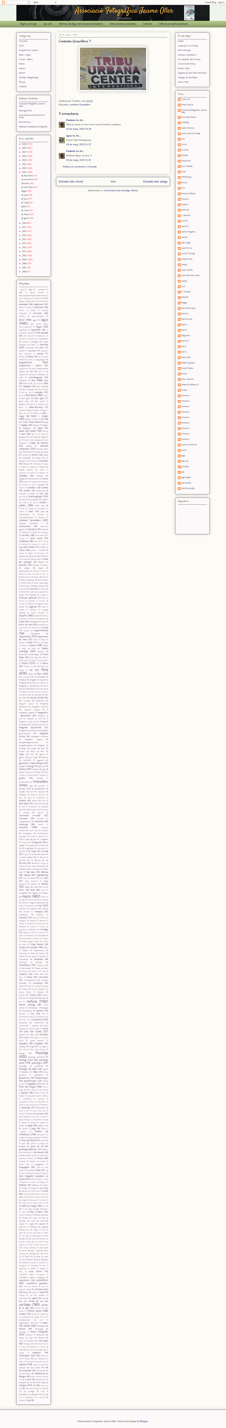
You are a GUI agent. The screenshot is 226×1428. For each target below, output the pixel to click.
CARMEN (185, 123)
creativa (25, 544)
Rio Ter (42, 1203)
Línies (32, 878)
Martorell (40, 915)
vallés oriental (36, 1377)
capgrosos (33, 467)
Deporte (41, 562)
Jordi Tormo (186, 248)
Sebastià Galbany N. (190, 385)
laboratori (35, 863)
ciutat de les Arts (29, 503)
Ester (183, 172)
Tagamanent (24, 1323)
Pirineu (30, 1114)
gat (36, 757)
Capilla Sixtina (26, 470)
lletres (45, 884)
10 (43, 298)
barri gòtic (25, 398)
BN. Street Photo (32, 422)
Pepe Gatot (186, 357)
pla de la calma (40, 1117)
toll (41, 1344)
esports (23, 616)
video (23, 1388)
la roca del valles (38, 854)
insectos (44, 830)
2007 (24, 267)
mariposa (38, 911)
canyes (45, 464)
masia (35, 918)
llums (21, 890)
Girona (22, 769)
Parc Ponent (44, 1090)
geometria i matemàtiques (31, 763)
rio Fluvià (42, 1200)
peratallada (27, 1099)
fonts (46, 686)
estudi (45, 627)
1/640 (37, 298)
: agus (30, 289)
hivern (34, 801)
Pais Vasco (23, 1050)
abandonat (23, 304)
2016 (24, 231)
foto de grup (24, 701)
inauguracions (24, 821)
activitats (37, 313)
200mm (21, 301)
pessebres (42, 1102)
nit (47, 1017)
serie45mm (24, 1280)
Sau (44, 1266)
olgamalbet (186, 477)
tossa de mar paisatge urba (36, 1350)
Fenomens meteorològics (29, 654)
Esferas (30, 604)
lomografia (23, 893)
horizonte (45, 804)
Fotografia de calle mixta (28, 722)
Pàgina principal (28, 24)
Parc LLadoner (32, 1090)
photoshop (26, 1107)
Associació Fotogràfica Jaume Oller (32, 105)
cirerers (45, 499)
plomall (25, 1129)
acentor (33, 310)
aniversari (30, 348)
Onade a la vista (40, 1038)
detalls (45, 565)
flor (31, 670)
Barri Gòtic (24, 401)
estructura (25, 628)
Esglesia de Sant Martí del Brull (192, 73)
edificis (45, 577)
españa (21, 610)
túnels (21, 1362)
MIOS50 (184, 297)
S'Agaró (21, 1224)
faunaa (41, 651)
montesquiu (23, 962)
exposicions (25, 636)
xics (43, 1394)
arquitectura (25, 362)
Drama (21, 574)
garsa (30, 757)
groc (31, 786)
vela (22, 1380)
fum (32, 754)
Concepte (41, 514)
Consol (184, 144)
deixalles (22, 556)
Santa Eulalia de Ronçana (37, 1259)
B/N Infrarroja (184, 50)
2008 (24, 263)
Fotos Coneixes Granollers (123, 24)
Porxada (22, 1146)
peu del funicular (32, 1105)
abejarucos (38, 304)
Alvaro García (187, 105)
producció (42, 1155)
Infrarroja (23, 824)
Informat (185, 210)
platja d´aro (43, 1125)
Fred (42, 748)
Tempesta (40, 1335)
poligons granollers (35, 1138)
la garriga (29, 848)
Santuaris (42, 1263)
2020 (24, 168)
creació (45, 541)
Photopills (44, 1105)
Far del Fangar (43, 643)
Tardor (181, 41)
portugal (42, 1143)
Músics (45, 995)
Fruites (22, 751)
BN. (20, 422)
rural (42, 1221)
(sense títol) (183, 82)
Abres (29, 307)
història (22, 800)
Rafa (38, 1170)
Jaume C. (185, 226)
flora (44, 670)
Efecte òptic (25, 586)
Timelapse (27, 1344)
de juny (24, 199)
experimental (41, 630)
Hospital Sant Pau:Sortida (39, 810)
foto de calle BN (34, 695)
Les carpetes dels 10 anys (189, 59)
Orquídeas (38, 1043)
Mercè (184, 330)
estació (37, 616)
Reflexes (23, 1185)
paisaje (22, 1053)
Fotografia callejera (26, 713)
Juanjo (184, 281)
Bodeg (46, 422)
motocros (23, 974)
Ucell (44, 1362)
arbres (30, 356)
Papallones (32, 1084)
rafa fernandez (188, 488)
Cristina (184, 150)
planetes (33, 1123)
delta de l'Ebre (35, 556)
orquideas (23, 1043)
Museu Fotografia (38, 989)
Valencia (22, 1367)
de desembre (27, 175)
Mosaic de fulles (41, 968)
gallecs (21, 757)
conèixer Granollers (80, 104)
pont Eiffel (44, 1140)
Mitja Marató (37, 944)
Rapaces (24, 1182)
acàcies (21, 310)
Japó (27, 839)
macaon (45, 893)
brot (30, 437)
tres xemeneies (40, 1359)
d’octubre (25, 183)
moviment (43, 977)
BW (20, 440)
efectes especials (38, 586)
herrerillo (42, 795)
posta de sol (37, 1146)
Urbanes (23, 86)
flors (39, 674)
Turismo (29, 1362)
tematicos (29, 1335)
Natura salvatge (27, 1005)
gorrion (30, 772)
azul (34, 383)
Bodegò (35, 425)
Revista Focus (25, 122)
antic (42, 347)
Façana (43, 640)
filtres (45, 663)
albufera (31, 333)
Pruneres (22, 1161)
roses (35, 1218)
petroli (21, 1105)
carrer (45, 478)
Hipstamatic (41, 798)
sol (31, 1295)
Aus (33, 380)
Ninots (41, 1017)
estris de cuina (26, 624)
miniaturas (30, 936)
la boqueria (37, 842)
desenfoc (23, 565)
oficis (32, 1034)
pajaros (45, 1069)
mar (40, 906)
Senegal (42, 1269)
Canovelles (43, 461)
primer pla (23, 1155)
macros (45, 900)
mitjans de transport (28, 947)
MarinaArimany (188, 308)
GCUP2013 (27, 760)
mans (21, 906)
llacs (46, 878)
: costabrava (41, 290)
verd (29, 1379)
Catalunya (40, 491)
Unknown (185, 396)
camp (46, 455)
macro (26, 896)
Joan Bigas (186, 243)
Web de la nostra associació (173, 24)
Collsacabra (41, 509)
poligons (22, 1138)
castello (45, 487)
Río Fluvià (22, 1203)
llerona (34, 884)
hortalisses (33, 807)
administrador (38, 316)
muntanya (37, 983)
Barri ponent (40, 401)
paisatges (37, 1063)
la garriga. (40, 848)
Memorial (22, 927)
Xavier (184, 450)
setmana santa (41, 1289)
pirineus (40, 1113)
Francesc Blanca (188, 194)
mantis (31, 906)
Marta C (185, 314)
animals (44, 345)
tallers (45, 1323)
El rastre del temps (187, 64)
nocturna (37, 1020)
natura (32, 1001)
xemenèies (23, 1394)
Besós (21, 407)
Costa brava (36, 538)
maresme (34, 909)
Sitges (25, 1292)
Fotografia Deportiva (39, 725)
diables (27, 568)
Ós (38, 1047)
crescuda (35, 544)
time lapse (43, 1340)
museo (45, 986)
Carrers (25, 482)
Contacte (147, 24)
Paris (43, 1093)
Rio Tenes (33, 1203)
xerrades (34, 1394)
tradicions (36, 1352)
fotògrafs (41, 745)
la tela (40, 857)
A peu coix (185, 99)
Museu (25, 989)
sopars (35, 1298)
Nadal (32, 998)
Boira (40, 428)
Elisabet (184, 155)
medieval (30, 924)
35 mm (36, 301)
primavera (39, 1152)
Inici (113, 181)
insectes (23, 827)
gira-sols (41, 766)
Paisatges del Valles (28, 1069)
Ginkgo (31, 766)
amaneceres (33, 339)
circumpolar (33, 499)
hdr (31, 792)
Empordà (32, 595)
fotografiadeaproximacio (28, 742)
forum (23, 692)
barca (21, 395)
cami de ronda (42, 452)
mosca (24, 971)
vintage (31, 1391)
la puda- (26, 854)
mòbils (45, 947)
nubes (37, 1029)
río (44, 1197)
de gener (25, 218)
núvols (45, 1028)
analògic (35, 342)
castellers (31, 487)
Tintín (36, 1344)
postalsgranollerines (28, 1149)
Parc (43, 1084)
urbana (23, 1364)
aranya (40, 353)
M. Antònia (186, 292)
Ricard (184, 374)
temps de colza (26, 1338)
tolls (46, 1344)
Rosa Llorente (187, 379)
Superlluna (44, 1314)
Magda (184, 303)
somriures (23, 1298)
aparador (22, 351)
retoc (32, 1191)
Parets (36, 1093)
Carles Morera (187, 128)
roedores (28, 1215)
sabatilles (22, 1227)
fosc (38, 692)
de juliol (25, 195)
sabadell (42, 1224)
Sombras (42, 1295)
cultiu (44, 544)
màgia (32, 903)
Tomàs (184, 390)
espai (44, 607)
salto (46, 1233)
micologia (44, 929)
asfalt (21, 378)
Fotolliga (22, 748)
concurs (41, 517)
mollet (21, 956)
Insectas (41, 825)
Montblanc (38, 959)
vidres (37, 1388)
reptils (24, 1191)
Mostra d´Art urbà (38, 971)
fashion (23, 646)
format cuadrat (43, 689)
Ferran (184, 183)
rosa (46, 1215)
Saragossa (22, 1266)
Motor (36, 974)
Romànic (37, 1215)
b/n (40, 383)
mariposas (23, 915)
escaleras (31, 601)
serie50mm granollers (37, 1283)
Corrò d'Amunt (41, 535)
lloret (36, 887)
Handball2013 (40, 789)
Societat (22, 1295)
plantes (21, 1126)
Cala (26, 440)
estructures (36, 628)
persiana (41, 1099)
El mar (30, 589)
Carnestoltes (33, 479)
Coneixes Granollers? (187, 55)
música (33, 995)
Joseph (184, 265)
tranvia (43, 1356)
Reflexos (35, 1185)
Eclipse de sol (24, 577)
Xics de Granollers (26, 1397)
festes (25, 663)
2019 (24, 172)
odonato (22, 1034)
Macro (21, 64)
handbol (22, 792)
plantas (42, 1123)
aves (46, 380)
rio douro (33, 1200)
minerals (42, 933)
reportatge (44, 1188)
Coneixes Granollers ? (31, 523)
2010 (24, 255)
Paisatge (42, 1053)
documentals (24, 571)
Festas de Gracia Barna (40, 660)
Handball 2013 (24, 789)
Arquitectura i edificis (29, 50)
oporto (21, 1041)
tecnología (22, 1332)
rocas (21, 1215)
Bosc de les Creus (39, 434)
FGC (37, 663)
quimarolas (186, 483)
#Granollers (28, 298)
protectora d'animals (26, 1158)
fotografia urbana (33, 739)
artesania (31, 375)
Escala (21, 601)
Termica (41, 1338)
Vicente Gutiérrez (189, 445)
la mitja (32, 851)
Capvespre (22, 473)
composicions (24, 514)
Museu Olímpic (25, 992)
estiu (44, 622)
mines (21, 936)
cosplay (21, 538)
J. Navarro (185, 215)
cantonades (37, 464)
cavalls (32, 493)
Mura (21, 986)
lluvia (43, 890)
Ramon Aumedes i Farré (39, 1179)
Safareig (33, 1227)
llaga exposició (31, 881)
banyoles (39, 392)
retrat (45, 1191)
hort (23, 807)
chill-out (22, 497)
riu (20, 1206)
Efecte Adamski (28, 580)
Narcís (184, 352)
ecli (44, 574)
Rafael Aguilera (188, 363)
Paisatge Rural (26, 1060)
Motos (29, 977)
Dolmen (36, 571)
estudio (26, 631)
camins (35, 455)
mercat (33, 927)
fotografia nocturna (39, 736)
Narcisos (41, 998)
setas (28, 1289)
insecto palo (33, 830)
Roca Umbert (36, 1212)
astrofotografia (35, 377)
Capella (23, 467)
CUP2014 (31, 547)
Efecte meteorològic (41, 583)
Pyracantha (30, 1170)
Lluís (183, 286)
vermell (39, 1379)
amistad (25, 342)
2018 (24, 223)
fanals (30, 642)
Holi (43, 801)
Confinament (25, 526)
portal (33, 1143)
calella (28, 446)
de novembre (27, 179)
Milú (33, 933)
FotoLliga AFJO (25, 110)
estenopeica (33, 622)
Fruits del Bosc (37, 751)
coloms (21, 512)
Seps (21, 1272)
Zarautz (22, 1400)
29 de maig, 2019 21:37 (78, 144)
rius (23, 1212)
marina (45, 909)
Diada (41, 568)
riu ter (45, 1206)
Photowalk (40, 1108)
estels (21, 621)
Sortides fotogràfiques (29, 77)
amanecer (22, 339)
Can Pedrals (32, 461)
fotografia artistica (40, 707)
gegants (40, 760)
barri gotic (39, 398)
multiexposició (30, 980)
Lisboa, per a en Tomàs (188, 46)
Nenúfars (22, 1014)
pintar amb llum (39, 1111)
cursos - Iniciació (38, 550)
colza (42, 511)
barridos (22, 404)
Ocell (26, 1031)
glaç (43, 769)
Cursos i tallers (26, 59)
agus (69, 135)
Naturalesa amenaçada (38, 1008)
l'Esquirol (25, 842)
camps (38, 458)
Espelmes (33, 610)
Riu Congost (32, 1206)
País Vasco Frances (38, 1050)
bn (43, 419)
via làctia (33, 1382)
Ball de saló (26, 392)
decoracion (41, 553)
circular (22, 499)
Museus (40, 992)
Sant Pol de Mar (32, 1256)
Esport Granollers (38, 613)
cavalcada (22, 494)
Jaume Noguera (188, 232)
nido (43, 1014)
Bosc (23, 434)
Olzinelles (44, 1034)
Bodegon (45, 425)
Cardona (39, 476)
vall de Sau (41, 1370)
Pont (46, 1137)
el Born (21, 589)
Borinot (45, 431)
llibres (27, 887)
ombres (26, 1037)
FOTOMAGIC (186, 177)
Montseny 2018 (42, 965)
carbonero (42, 473)
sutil (41, 1320)
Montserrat (26, 968)
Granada (40, 778)
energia (43, 595)
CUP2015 (43, 547)
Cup (20, 547)
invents (32, 836)
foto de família (37, 697)
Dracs (44, 571)
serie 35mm (35, 1271)
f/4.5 (35, 640)
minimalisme (42, 935)
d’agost (24, 191)
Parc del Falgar (27, 1087)
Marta (184, 325)
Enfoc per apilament (28, 598)
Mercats (32, 929)
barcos (46, 395)
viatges (23, 1385)
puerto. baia (24, 1164)
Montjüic (38, 962)
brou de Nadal (40, 437)
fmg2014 (33, 680)
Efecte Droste (26, 583)
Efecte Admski (43, 580)
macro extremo (34, 900)
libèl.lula (44, 872)
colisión (21, 509)
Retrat (22, 73)
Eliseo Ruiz (186, 161)
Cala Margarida (36, 440)
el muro (42, 589)
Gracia (23, 775)
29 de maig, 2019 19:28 (78, 129)
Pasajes (21, 1096)
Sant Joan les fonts (34, 1242)
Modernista (23, 953)
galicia (42, 754)
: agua (21, 290)
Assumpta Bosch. (189, 117)
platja (29, 1125)
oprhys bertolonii (37, 1041)
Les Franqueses (36, 869)
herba (33, 795)
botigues (22, 437)
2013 (24, 243)
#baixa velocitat (37, 292)
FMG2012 (41, 677)
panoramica (24, 1078)
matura (21, 924)
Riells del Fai (24, 1197)
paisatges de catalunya (31, 1066)
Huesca (26, 812)
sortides (25, 1304)
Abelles (21, 307)
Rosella (25, 1218)
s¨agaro (31, 1224)
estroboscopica (43, 625)
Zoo (28, 1400)
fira (34, 666)
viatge (43, 1382)
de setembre (27, 187)
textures (30, 1341)
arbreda (21, 357)
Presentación (27, 1152)
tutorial (37, 1362)
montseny (24, 965)
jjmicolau (185, 467)
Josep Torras (187, 259)
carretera (34, 482)
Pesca (33, 1102)
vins (20, 1391)
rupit (33, 1221)
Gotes (38, 772)
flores (30, 674)
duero (37, 574)
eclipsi (36, 577)
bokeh (21, 431)
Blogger (144, 1421)
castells (27, 490)
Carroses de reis (28, 485)
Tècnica (22, 82)
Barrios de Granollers (37, 404)
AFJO (21, 46)
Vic (34, 1385)
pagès (44, 1047)
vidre (30, 1388)
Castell (21, 488)
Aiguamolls (36, 330)
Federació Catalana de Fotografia (33, 126)
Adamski (22, 316)
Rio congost (23, 1200)
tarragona (41, 1326)
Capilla (42, 467)
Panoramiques (41, 1078)
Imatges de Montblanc (188, 77)
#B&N (21, 292)
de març (25, 210)
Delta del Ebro (36, 559)
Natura (22, 68)
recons (33, 1182)
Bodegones (27, 428)
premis (45, 1149)
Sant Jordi (35, 1251)
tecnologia (39, 1329)
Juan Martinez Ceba (190, 275)
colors (30, 511)
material (33, 921)
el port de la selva (36, 592)
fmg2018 (43, 680)
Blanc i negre (25, 55)
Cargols (22, 479)
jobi (182, 472)
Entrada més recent (71, 181)
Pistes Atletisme (25, 1117)
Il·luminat (40, 819)
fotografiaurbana (26, 745)
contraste (45, 529)
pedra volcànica (42, 1096)
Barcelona (31, 395)
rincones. (37, 1197)
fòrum (32, 692)
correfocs (26, 535)
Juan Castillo (187, 270)
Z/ (38, 1397)
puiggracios (39, 1164)
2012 (24, 247)
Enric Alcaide (187, 166)
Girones (35, 769)
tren (20, 1359)
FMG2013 (22, 680)
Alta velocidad (42, 333)
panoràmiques (30, 1081)
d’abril (24, 206)
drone (29, 574)
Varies (46, 1377)
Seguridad (22, 1269)
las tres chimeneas (36, 866)
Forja (23, 689)
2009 (24, 259)
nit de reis (25, 1020)
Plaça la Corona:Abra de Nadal (37, 1120)
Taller (36, 1323)
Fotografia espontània (28, 730)
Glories (22, 772)
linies (25, 878)
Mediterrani (41, 924)
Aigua (39, 327)
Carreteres (44, 482)
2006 (24, 271)
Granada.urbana (24, 782)
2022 (25, 160)
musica (22, 995)
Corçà (34, 532)
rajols (44, 1173)
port (23, 1143)
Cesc (183, 139)
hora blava (23, 803)
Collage (30, 509)
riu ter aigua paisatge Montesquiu (35, 1209)
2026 (25, 144)
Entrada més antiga (155, 181)
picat (20, 1111)
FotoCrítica (40, 701)
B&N (46, 383)
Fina (183, 188)
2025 (24, 148)
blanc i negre (39, 416)
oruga (32, 1046)
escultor (22, 604)
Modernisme (39, 950)
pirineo (21, 1114)
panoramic (38, 1075)
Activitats (23, 41)
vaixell (43, 1365)
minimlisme (26, 938)
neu (32, 1013)
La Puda (44, 851)
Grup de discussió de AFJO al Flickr (32, 116)
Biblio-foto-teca (36, 407)
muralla (37, 986)
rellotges (33, 1188)
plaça (21, 1120)
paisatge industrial (36, 1057)
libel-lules (30, 872)
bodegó (24, 425)
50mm (44, 301)
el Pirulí (22, 592)
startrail (38, 1308)
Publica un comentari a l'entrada (80, 166)
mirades (36, 938)
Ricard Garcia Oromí (39, 1194)
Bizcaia (36, 413)
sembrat (33, 1269)
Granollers (40, 781)
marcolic (22, 909)
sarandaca (34, 1266)
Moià (33, 953)
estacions (41, 619)
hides (21, 798)
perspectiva (23, 1102)
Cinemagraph (35, 496)
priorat (34, 1155)
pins (27, 1111)
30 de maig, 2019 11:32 (78, 160)
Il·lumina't (23, 818)
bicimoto (22, 410)
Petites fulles (184, 68)
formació (30, 689)
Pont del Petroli (29, 1140)
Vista (43, 1391)
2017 (24, 227)
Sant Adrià (32, 1239)
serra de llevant (30, 1286)
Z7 (44, 1397)
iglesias (40, 813)
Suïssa (34, 1314)
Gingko (21, 766)
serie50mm (42, 1280)
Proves (40, 1158)
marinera (26, 912)
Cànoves (26, 464)
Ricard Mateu (187, 368)
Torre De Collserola (29, 1347)
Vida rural (44, 1385)
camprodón (26, 458)
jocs (34, 839)
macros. (24, 903)
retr (38, 1191)
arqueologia (40, 359)
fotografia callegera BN (34, 710)
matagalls (22, 921)
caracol (32, 473)
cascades (41, 485)
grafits (22, 778)
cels (41, 493)
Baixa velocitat (43, 389)
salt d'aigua (34, 1230)
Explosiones (35, 633)
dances (21, 553)
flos (32, 677)
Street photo (35, 1311)
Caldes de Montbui (39, 443)
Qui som (48, 24)
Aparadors (32, 351)
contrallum (32, 529)
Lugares (35, 893)
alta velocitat (28, 336)
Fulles (21, 754)
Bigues (37, 410)
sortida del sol (35, 1301)
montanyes (23, 959)
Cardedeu (23, 475)
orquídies (22, 1046)
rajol (38, 1173)
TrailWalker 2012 (27, 1355)
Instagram (27, 833)
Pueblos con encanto (37, 1161)
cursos (22, 550)
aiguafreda (23, 330)
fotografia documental (30, 727)
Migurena (185, 336)
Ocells (38, 1031)
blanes (28, 419)
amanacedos (41, 336)
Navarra (40, 1010)
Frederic (70, 120)
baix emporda (42, 386)
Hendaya (22, 795)
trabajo (21, 1353)
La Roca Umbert (26, 857)
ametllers (44, 339)
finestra (27, 666)
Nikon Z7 (33, 1017)
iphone (40, 836)
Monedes (42, 956)
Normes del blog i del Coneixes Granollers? (81, 24)
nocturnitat (39, 1023)
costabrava (24, 541)
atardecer (23, 380)
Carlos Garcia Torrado (190, 134)
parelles (24, 1093)
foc (31, 683)
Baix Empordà (27, 389)
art (31, 371)
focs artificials (41, 683)
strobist (22, 1314)
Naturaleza (27, 1011)
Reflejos (42, 1182)
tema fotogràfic (39, 1332)
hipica (30, 798)
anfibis (33, 345)
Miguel (25, 933)
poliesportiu (41, 1135)
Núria (183, 346)
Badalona (27, 386)
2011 (24, 251)
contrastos (25, 532)
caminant (25, 455)
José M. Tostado (188, 254)
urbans (35, 1365)
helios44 (41, 792)
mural (29, 986)
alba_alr (185, 461)
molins (42, 953)
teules (21, 1341)
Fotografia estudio (26, 704)
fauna (32, 645)
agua (35, 320)
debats (30, 553)
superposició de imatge (30, 1317)
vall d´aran (35, 1367)
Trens (27, 1359)
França (33, 748)
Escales (42, 601)
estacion (32, 619)
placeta (24, 1123)
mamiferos (41, 903)
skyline (34, 1292)
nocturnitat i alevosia (29, 1026)
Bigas (30, 410)
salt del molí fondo (33, 1233)
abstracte (39, 307)
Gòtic (46, 772)
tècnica (22, 1329)
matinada (42, 921)
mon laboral (32, 956)
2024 (24, 152)
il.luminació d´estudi (29, 815)
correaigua (44, 532)
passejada (30, 1096)
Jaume (184, 237)
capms (42, 470)
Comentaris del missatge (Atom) (121, 190)
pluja (33, 1128)
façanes (21, 643)
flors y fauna (24, 677)
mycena (24, 998)
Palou (35, 1072)
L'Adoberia (44, 839)
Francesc (185, 199)
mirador (45, 938)
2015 (24, 235)
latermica (23, 869)
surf (44, 1317)
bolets (33, 431)
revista (25, 1194)
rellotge (24, 1188)
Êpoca (44, 598)
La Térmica (36, 860)
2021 (24, 164)
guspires (42, 786)
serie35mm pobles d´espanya (31, 1274)
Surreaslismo (24, 1320)
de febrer (26, 214)
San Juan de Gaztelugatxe (32, 1236)
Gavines (45, 757)
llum (44, 887)
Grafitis (43, 775)
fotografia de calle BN (36, 719)
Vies (43, 1388)
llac (40, 878)
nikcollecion (23, 1017)
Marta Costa (186, 319)
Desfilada (36, 565)
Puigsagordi (24, 1167)
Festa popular (24, 660)
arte (40, 372)
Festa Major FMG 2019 (38, 657)
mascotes (23, 917)
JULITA (184, 221)
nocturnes (23, 1023)
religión (45, 1185)
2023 (24, 156)
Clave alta (39, 505)
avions (26, 383)
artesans (41, 374)
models (25, 950)
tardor (27, 1326)
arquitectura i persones (27, 369)
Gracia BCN (33, 775)
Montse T (185, 341)
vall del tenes (24, 1373)
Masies (42, 918)
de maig (25, 202)
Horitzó (36, 804)
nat (20, 1002)
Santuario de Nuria (29, 1263)
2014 (24, 239)
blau (36, 419)
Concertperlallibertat (26, 517)
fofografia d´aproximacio (29, 686)
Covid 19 (37, 541)
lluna (32, 890)
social (41, 1292)
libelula (27, 875)
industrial (39, 821)
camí (32, 452)
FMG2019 (22, 683)
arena (30, 360)
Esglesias (33, 606)
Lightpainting (42, 875)
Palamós (25, 1072)
